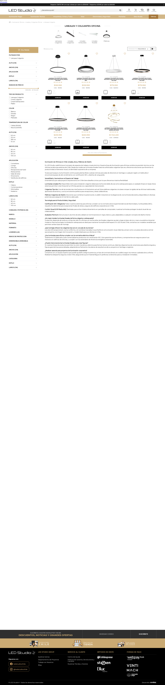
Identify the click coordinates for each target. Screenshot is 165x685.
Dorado (13, 113)
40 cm (13, 153)
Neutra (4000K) (16, 127)
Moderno (14, 191)
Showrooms (15, 176)
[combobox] (81, 10)
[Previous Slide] (1, 4)
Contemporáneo (16, 187)
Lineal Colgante (16, 99)
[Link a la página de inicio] (10, 22)
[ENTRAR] (128, 10)
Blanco (13, 111)
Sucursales (154, 10)
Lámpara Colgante (49, 22)
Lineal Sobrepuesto (17, 101)
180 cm (13, 139)
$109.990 (28, 90)
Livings (13, 165)
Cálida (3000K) (16, 125)
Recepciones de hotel (18, 170)
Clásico (13, 185)
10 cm (13, 141)
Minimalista (15, 189)
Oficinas (13, 168)
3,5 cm (13, 137)
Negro (13, 116)
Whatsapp (3, 2)
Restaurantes (15, 172)
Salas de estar (15, 174)
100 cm (13, 156)
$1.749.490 (34, 90)
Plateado (14, 118)
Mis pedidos (143, 10)
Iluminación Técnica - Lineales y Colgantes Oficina (27, 22)
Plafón (13, 103)
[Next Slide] (164, 4)
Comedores (15, 163)
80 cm (13, 151)
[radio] (152, 49)
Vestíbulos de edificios (18, 178)
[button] (23, 55)
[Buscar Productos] (120, 10)
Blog (148, 10)
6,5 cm (13, 135)
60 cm (13, 149)
